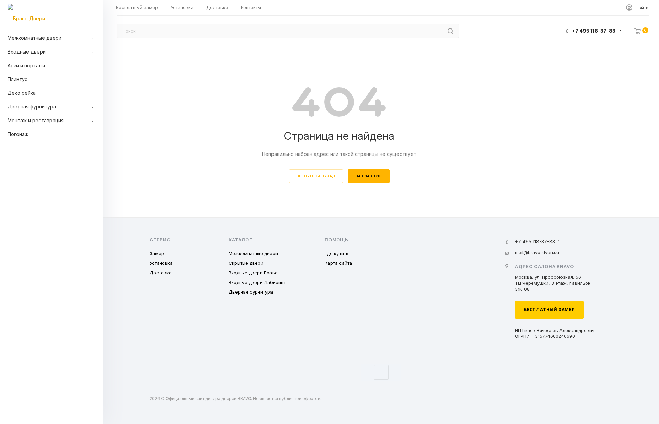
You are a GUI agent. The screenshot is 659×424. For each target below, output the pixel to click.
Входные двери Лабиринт (257, 282)
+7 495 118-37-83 (593, 31)
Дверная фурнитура (251, 292)
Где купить (336, 253)
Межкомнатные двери (253, 253)
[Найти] (450, 31)
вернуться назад (316, 176)
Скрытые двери (246, 263)
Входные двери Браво (253, 272)
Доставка (161, 272)
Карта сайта (338, 263)
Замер (157, 253)
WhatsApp (381, 372)
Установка (161, 263)
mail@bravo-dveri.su (537, 252)
